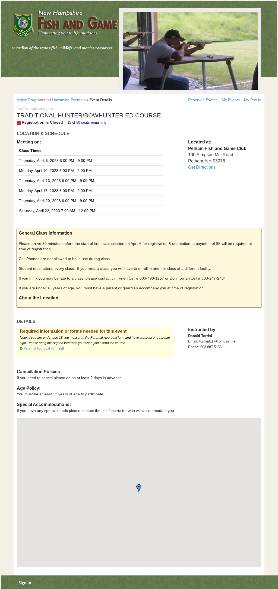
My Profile (252, 100)
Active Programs (31, 100)
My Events (231, 100)
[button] (139, 488)
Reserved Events (203, 100)
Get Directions (202, 167)
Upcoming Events (67, 100)
